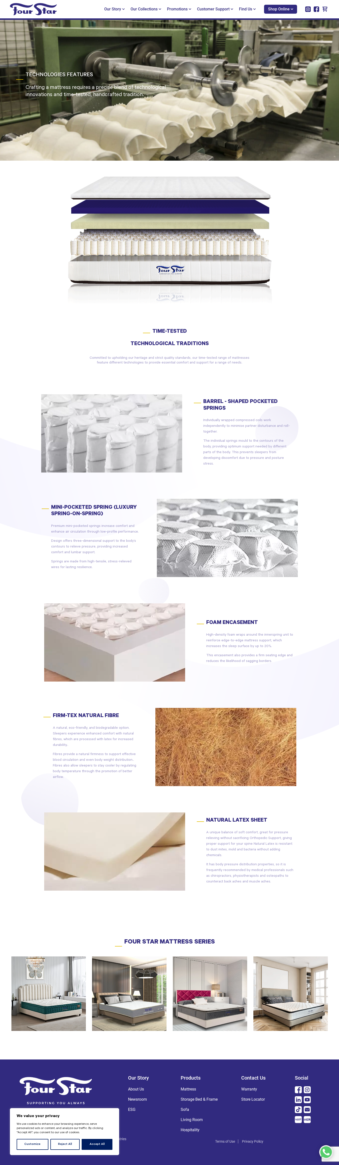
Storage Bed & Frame (199, 1099)
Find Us (245, 9)
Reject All (65, 1144)
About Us (136, 1089)
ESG (132, 1109)
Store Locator (253, 1099)
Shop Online (279, 9)
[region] (64, 1131)
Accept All (97, 1144)
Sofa (185, 1109)
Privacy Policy (252, 1141)
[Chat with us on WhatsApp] (326, 1152)
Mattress (188, 1089)
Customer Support (213, 9)
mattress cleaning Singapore (167, 1141)
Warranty (249, 1089)
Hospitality (190, 1130)
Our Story (112, 9)
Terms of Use (225, 1141)
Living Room (192, 1119)
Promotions (177, 9)
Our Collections (144, 9)
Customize (32, 1144)
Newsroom (137, 1099)
